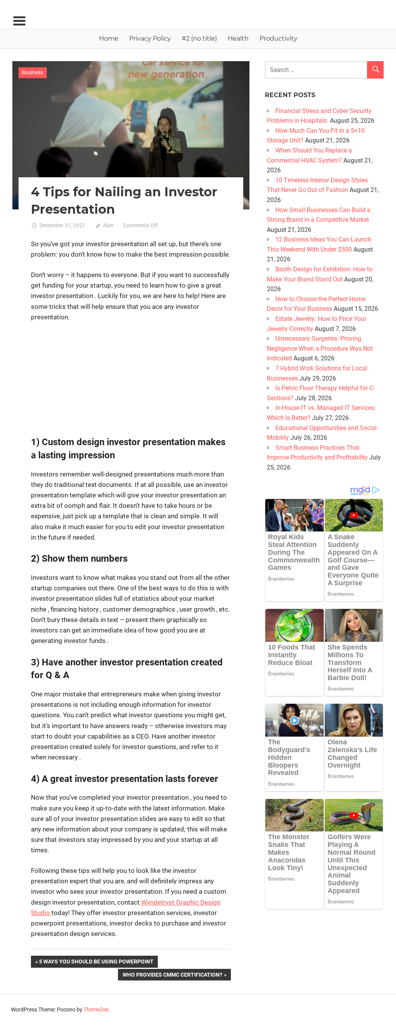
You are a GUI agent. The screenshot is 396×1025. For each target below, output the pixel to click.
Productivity (278, 38)
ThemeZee (96, 1009)
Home (108, 38)
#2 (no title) (199, 38)
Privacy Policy (150, 38)
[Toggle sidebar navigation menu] (19, 21)
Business (32, 72)
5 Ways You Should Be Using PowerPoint (96, 963)
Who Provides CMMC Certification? (172, 976)
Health (238, 38)
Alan (108, 225)
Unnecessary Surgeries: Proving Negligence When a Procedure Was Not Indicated (320, 348)
